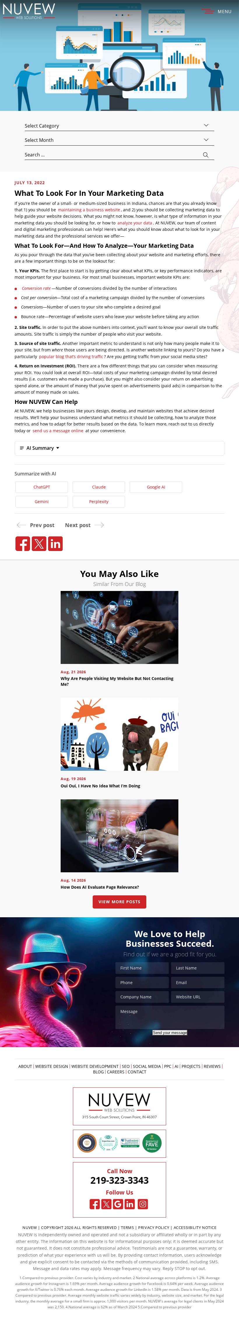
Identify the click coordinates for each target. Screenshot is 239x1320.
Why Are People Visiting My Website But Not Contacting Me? (117, 681)
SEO (126, 1066)
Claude (99, 487)
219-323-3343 (119, 1180)
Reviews (212, 1066)
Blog (98, 1072)
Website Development (95, 1066)
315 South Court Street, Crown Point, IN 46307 (119, 1117)
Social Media (147, 1066)
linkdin (55, 543)
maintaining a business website (89, 209)
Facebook (95, 1204)
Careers (115, 1072)
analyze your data (134, 223)
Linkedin (130, 1204)
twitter (39, 543)
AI (176, 1066)
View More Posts (119, 901)
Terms (128, 1227)
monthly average (50, 1301)
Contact (137, 1072)
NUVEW (29, 1227)
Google (118, 1204)
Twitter (106, 1204)
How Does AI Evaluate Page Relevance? (100, 887)
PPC (167, 1066)
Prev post (42, 525)
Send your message (170, 1032)
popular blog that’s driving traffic (71, 356)
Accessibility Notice (195, 1227)
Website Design (51, 1066)
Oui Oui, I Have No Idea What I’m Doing (100, 786)
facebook (22, 543)
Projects (191, 1066)
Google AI (156, 487)
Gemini (42, 501)
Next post (78, 525)
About (25, 1066)
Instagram (143, 1204)
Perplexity (98, 501)
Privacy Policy (153, 1227)
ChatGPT (42, 487)
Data (185, 1289)
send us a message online (58, 430)
